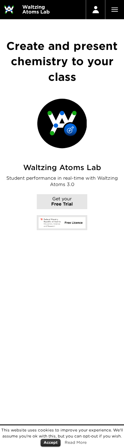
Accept (50, 442)
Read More (76, 442)
